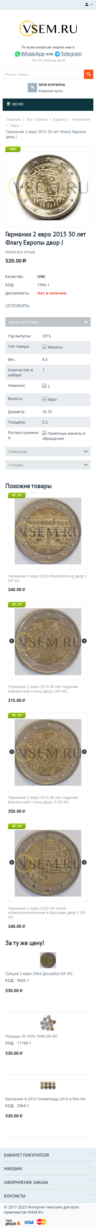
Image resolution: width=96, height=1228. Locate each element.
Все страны (36, 119)
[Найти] (88, 74)
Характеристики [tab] (23, 321)
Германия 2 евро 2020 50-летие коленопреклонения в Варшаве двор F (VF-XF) (47, 913)
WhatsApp (33, 53)
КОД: (9, 284)
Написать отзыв (20, 251)
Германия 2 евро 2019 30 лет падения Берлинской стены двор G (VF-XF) (43, 799)
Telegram (71, 53)
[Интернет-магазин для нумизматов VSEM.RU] (48, 27)
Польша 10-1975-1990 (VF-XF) (31, 1036)
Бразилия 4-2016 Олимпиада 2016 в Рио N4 (45, 1098)
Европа (59, 119)
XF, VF (17, 495)
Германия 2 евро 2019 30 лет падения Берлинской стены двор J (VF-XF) (43, 689)
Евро (14, 125)
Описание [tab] (18, 451)
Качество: (14, 276)
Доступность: (17, 293)
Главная (13, 119)
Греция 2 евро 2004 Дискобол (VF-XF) (38, 973)
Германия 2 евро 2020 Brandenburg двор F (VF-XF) (47, 578)
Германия (81, 119)
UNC (13, 149)
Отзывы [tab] (16, 464)
